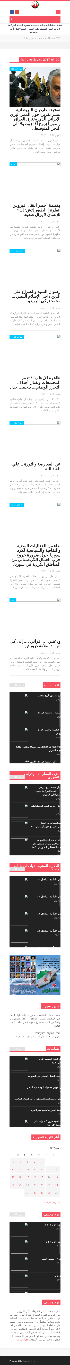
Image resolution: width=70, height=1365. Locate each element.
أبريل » (47, 1202)
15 (42, 1177)
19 (13, 1177)
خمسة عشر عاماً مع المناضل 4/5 (53, 896)
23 (35, 1185)
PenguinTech (29, 1361)
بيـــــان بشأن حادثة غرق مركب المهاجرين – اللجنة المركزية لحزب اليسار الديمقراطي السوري (52, 791)
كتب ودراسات (17, 250)
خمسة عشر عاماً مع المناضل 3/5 (53, 913)
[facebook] (12, 12)
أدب (13, 600)
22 (42, 1185)
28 (49, 1193)
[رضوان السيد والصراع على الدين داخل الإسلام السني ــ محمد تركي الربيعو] (35, 269)
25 (20, 1185)
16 (35, 1177)
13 (56, 1177)
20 (56, 1185)
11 (20, 1169)
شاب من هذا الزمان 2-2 (57, 1224)
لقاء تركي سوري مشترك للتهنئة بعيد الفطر (48, 1087)
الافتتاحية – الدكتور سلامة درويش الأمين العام (47, 761)
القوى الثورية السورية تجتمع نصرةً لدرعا (49, 1110)
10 (27, 1169)
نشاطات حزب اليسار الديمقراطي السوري (48, 1076)
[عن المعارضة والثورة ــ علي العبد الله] (35, 441)
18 (20, 1177)
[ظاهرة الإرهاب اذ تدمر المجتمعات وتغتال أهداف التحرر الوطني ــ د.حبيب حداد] (35, 355)
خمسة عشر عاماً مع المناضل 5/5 (53, 879)
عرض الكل (18, 685)
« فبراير (56, 1202)
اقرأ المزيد (22, 1339)
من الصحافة (16, 68)
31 (27, 1193)
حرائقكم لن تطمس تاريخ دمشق (53, 695)
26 (13, 1185)
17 (27, 1177)
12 (13, 1169)
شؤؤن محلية (16, 504)
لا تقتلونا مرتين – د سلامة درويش (53, 712)
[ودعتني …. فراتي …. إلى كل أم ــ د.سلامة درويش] (35, 618)
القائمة (9, 19)
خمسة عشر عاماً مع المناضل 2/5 (53, 931)
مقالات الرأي (17, 337)
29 (42, 1193)
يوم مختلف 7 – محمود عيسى (55, 1259)
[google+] (17, 12)
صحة (13, 164)
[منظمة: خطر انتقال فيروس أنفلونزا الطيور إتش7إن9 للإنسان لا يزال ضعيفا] (35, 182)
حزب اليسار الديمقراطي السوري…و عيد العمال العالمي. (41, 1098)
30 (35, 1193)
